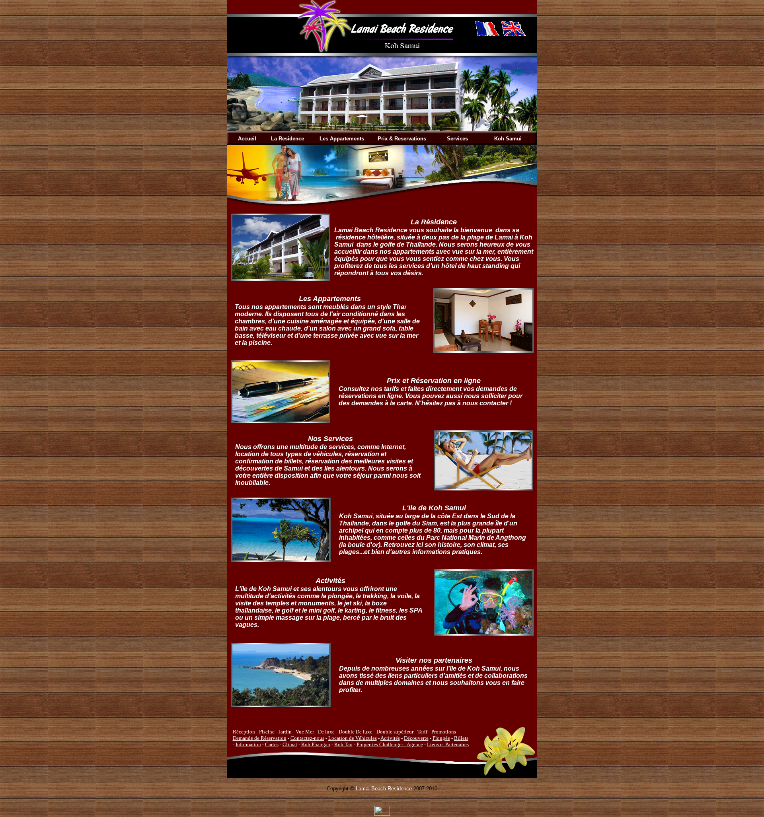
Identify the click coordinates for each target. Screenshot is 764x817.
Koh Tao (343, 744)
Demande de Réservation (259, 738)
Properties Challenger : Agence (390, 744)
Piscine (267, 732)
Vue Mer (305, 732)
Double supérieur (394, 732)
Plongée (441, 738)
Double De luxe (355, 732)
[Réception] (280, 278)
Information (248, 744)
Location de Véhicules (352, 738)
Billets (461, 738)
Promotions (443, 732)
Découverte (416, 738)
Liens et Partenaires (448, 744)
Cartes (272, 744)
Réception (244, 732)
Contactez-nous (307, 738)
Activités (390, 738)
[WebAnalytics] (382, 813)
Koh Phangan (315, 744)
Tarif (422, 732)
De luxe (326, 732)
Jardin (285, 732)
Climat (290, 744)
